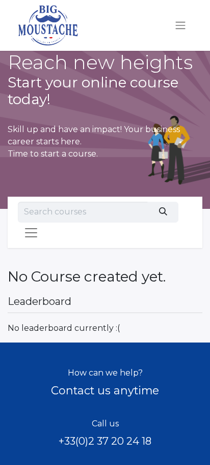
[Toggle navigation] (180, 26)
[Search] (162, 212)
